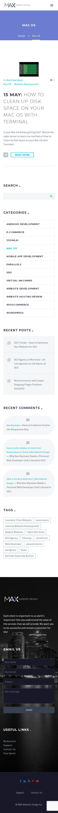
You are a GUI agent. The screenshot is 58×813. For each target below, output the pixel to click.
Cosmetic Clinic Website (18, 520)
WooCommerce (17, 304)
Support (7, 745)
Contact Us (9, 749)
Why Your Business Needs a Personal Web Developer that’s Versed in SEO (29, 487)
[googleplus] (33, 781)
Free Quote (9, 753)
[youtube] (37, 781)
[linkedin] (25, 781)
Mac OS (7, 84)
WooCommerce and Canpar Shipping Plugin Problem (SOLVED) (29, 384)
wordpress (10, 549)
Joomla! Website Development (22, 526)
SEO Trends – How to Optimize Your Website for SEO (31, 344)
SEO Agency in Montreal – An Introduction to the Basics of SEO (30, 363)
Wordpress (15, 312)
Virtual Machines (19, 280)
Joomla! (12, 240)
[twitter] (29, 781)
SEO (9, 272)
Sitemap (27, 538)
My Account (9, 741)
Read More (22, 154)
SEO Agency (11, 538)
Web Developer (13, 543)
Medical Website (14, 532)
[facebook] (20, 781)
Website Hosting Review (24, 296)
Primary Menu (52, 5)
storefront (42, 538)
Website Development (26, 84)
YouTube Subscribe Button (19, 555)
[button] (5, 154)
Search (51, 196)
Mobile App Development (24, 256)
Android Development (23, 224)
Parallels (13, 264)
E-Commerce (15, 232)
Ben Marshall (13, 425)
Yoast (24, 549)
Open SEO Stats (36, 532)
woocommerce (34, 543)
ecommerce (42, 520)
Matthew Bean (15, 80)
